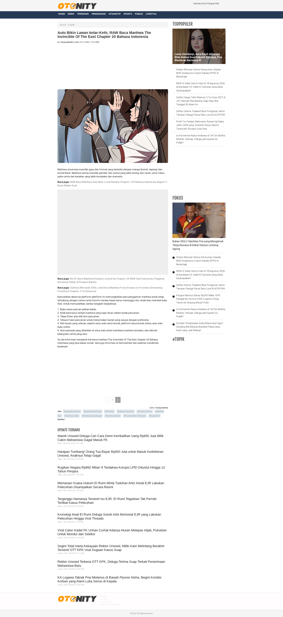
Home (61, 13)
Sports (128, 13)
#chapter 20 (154, 416)
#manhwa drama (145, 411)
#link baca (109, 411)
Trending (83, 13)
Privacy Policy (106, 602)
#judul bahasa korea (92, 411)
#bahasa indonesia (125, 411)
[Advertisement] (112, 66)
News (71, 13)
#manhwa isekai (72, 416)
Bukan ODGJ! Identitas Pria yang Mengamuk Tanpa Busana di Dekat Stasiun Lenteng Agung (197, 245)
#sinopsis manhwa (72, 411)
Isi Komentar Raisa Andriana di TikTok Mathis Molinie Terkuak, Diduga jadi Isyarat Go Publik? (200, 139)
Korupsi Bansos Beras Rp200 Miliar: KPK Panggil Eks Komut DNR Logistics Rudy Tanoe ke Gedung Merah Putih (198, 299)
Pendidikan (99, 13)
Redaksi (104, 596)
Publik (139, 13)
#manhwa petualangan (92, 416)
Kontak (104, 599)
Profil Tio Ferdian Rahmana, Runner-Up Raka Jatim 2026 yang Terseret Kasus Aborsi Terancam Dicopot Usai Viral (200, 125)
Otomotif (115, 13)
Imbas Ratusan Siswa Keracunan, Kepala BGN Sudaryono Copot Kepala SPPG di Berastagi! (198, 73)
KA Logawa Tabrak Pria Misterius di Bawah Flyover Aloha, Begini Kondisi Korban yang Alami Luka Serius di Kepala (109, 579)
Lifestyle (151, 13)
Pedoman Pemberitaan (110, 604)
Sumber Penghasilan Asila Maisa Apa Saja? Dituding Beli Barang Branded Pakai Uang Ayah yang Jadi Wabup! (199, 327)
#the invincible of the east (135, 416)
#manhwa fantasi (112, 416)
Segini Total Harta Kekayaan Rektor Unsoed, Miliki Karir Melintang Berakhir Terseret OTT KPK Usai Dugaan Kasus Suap (110, 548)
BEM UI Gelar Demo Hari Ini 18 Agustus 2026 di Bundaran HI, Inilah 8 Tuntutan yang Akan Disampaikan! (200, 87)
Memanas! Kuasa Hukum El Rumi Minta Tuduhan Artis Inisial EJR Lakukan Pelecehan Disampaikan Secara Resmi (110, 485)
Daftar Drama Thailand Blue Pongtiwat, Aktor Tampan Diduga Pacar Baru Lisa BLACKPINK (200, 113)
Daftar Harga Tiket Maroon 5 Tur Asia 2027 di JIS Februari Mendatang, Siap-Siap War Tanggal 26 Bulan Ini (200, 101)
